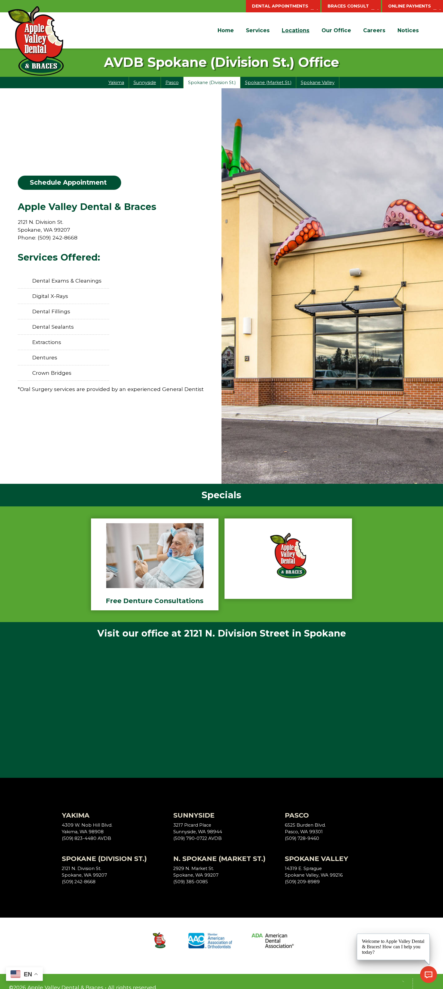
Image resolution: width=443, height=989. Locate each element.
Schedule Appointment (68, 182)
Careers (374, 30)
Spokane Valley (318, 82)
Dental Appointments (280, 6)
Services (258, 30)
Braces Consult (348, 6)
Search (429, 30)
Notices (408, 30)
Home (226, 30)
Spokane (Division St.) (212, 82)
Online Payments (409, 6)
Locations (295, 30)
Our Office (336, 30)
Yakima (116, 82)
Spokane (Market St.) (268, 82)
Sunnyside (145, 82)
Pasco (172, 82)
